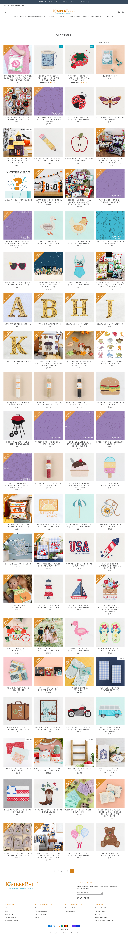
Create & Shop (18, 16)
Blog (6, 911)
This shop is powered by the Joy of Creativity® (64, 932)
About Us (8, 908)
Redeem (6, 5)
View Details (18, 72)
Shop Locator (15, 5)
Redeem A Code (40, 914)
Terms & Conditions (101, 908)
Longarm (51, 16)
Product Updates (41, 911)
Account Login (70, 911)
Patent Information (11, 920)
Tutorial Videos (10, 917)
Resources (110, 16)
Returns (97, 914)
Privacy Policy (100, 911)
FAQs (37, 917)
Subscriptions (96, 16)
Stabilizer (62, 16)
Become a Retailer (71, 908)
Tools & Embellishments (79, 16)
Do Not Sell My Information (104, 920)
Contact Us (39, 908)
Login (23, 5)
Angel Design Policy (102, 917)
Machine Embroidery (36, 16)
